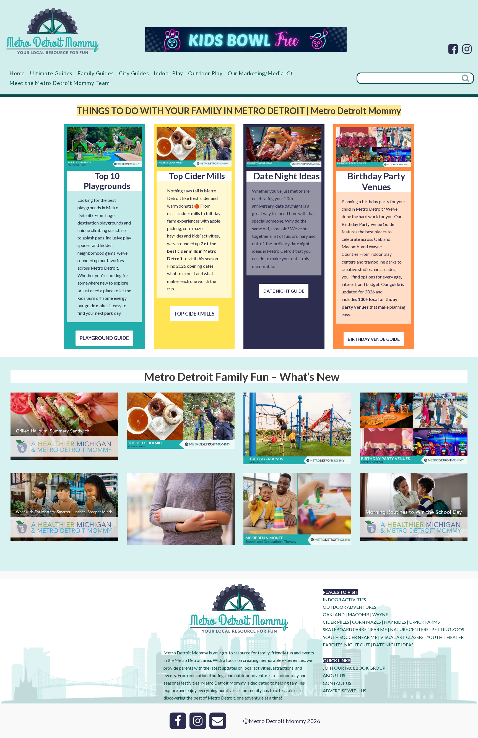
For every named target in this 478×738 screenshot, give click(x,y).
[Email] (217, 721)
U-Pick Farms (424, 622)
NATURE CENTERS (409, 629)
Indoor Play (168, 73)
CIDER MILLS (336, 622)
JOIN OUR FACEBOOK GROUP (354, 667)
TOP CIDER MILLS (194, 314)
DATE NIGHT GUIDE (283, 290)
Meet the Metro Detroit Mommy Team (59, 83)
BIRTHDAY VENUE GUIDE (374, 339)
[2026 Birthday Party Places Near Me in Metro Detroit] (413, 460)
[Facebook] (453, 49)
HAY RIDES (395, 622)
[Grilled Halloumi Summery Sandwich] (64, 456)
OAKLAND (334, 614)
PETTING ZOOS (448, 629)
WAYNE (380, 614)
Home (17, 73)
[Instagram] (467, 49)
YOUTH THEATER (445, 637)
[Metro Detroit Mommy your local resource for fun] (52, 31)
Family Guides (95, 73)
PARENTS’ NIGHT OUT (346, 644)
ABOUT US (334, 675)
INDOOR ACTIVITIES (344, 599)
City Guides (134, 73)
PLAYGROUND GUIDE (104, 338)
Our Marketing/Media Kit (260, 73)
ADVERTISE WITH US (344, 690)
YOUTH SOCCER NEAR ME (350, 637)
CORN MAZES (366, 622)
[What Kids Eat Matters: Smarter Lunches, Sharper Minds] (64, 536)
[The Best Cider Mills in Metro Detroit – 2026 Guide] (181, 445)
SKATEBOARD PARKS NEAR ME (355, 629)
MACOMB (358, 614)
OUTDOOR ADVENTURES (349, 607)
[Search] (466, 78)
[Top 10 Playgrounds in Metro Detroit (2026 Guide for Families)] (297, 460)
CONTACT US (337, 683)
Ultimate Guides (51, 73)
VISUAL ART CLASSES (402, 637)
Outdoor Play (205, 73)
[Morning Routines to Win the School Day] (413, 536)
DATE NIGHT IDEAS (393, 644)
